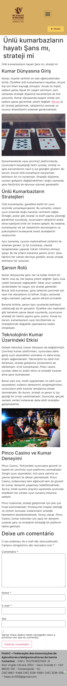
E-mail (7, 605)
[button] (48, 14)
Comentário (10, 551)
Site (4, 618)
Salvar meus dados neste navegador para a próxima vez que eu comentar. (28, 636)
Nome (6, 592)
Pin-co (56, 101)
